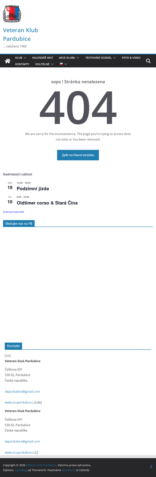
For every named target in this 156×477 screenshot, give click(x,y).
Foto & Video (131, 57)
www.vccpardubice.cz (20, 402)
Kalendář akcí (42, 57)
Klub (18, 57)
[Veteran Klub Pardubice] (7, 61)
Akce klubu (67, 57)
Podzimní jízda (33, 188)
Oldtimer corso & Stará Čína (47, 202)
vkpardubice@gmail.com (22, 391)
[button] (24, 57)
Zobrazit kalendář (13, 212)
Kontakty (22, 64)
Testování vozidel (98, 57)
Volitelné (42, 64)
